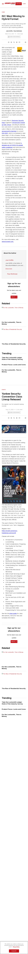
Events (4, 389)
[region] (14, 947)
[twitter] (14, 42)
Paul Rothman (18, 31)
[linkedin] (11, 42)
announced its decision (9, 131)
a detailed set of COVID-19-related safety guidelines (12, 145)
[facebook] (8, 42)
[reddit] (16, 42)
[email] (19, 42)
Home (3, 12)
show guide (13, 613)
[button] (3, 4)
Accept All (14, 950)
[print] (25, 42)
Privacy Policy (16, 946)
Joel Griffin (9, 31)
